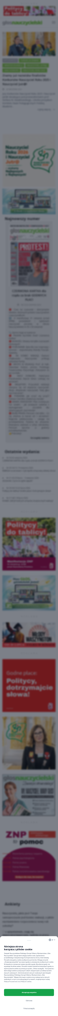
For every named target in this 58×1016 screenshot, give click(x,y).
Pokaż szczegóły (29, 1008)
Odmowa (29, 1001)
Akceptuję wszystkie (29, 992)
